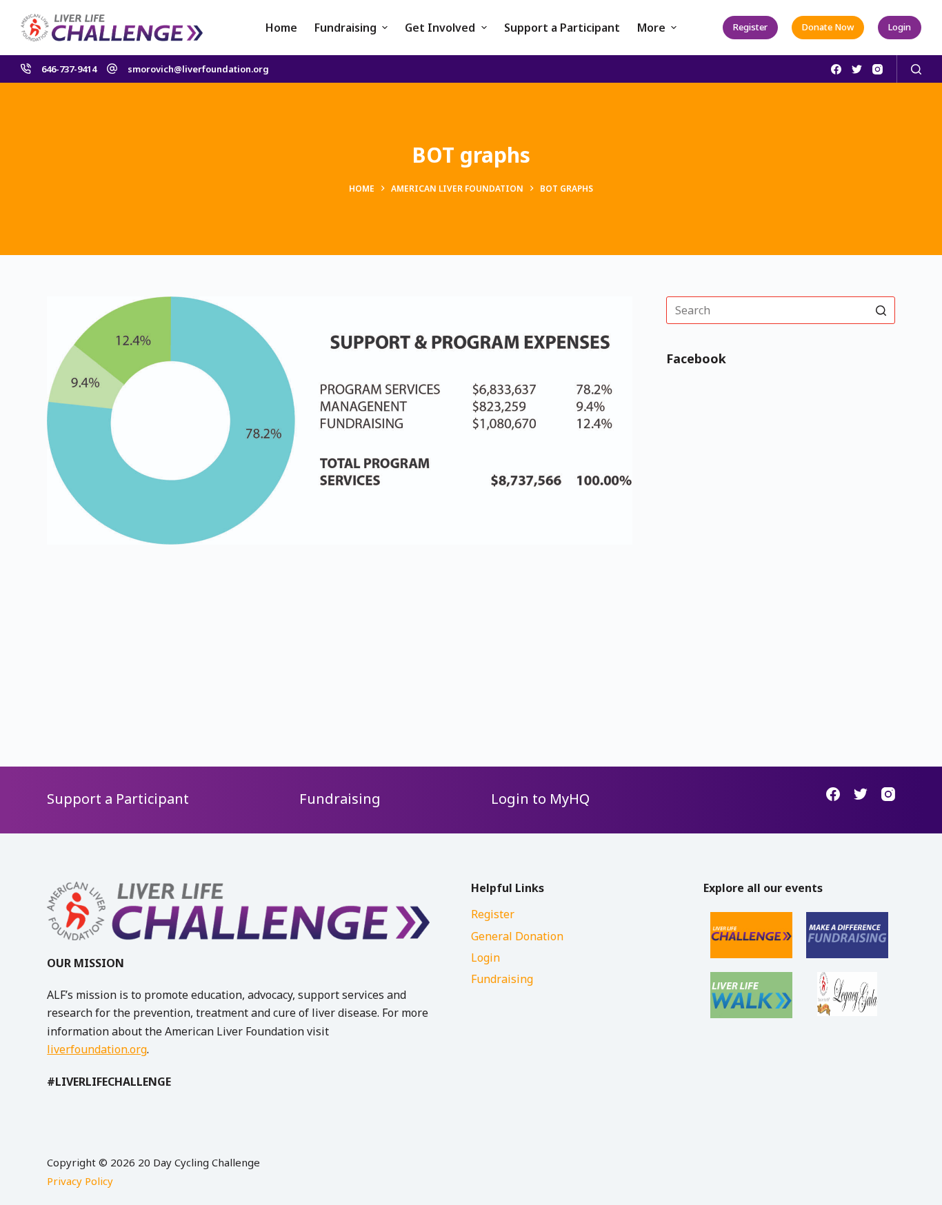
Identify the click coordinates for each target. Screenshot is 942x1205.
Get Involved (440, 27)
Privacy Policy (80, 1181)
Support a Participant (562, 27)
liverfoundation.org (97, 1049)
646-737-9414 (69, 69)
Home (281, 27)
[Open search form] (916, 69)
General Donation (517, 936)
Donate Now (828, 27)
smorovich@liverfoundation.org (198, 69)
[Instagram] (877, 69)
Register (750, 27)
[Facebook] (836, 69)
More (651, 27)
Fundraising (345, 27)
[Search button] (881, 310)
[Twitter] (857, 69)
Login (899, 27)
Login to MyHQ (540, 798)
